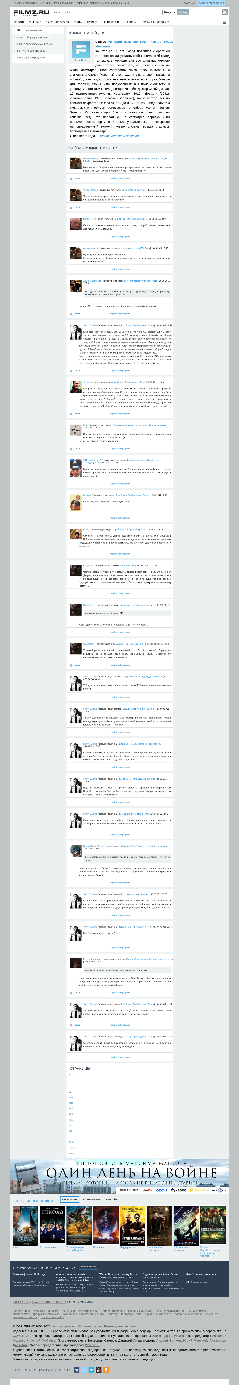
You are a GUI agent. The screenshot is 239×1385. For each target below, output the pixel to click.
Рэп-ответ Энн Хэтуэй (134, 190)
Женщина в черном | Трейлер (135, 814)
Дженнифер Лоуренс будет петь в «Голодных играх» (140, 425)
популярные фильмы (35, 1201)
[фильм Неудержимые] (132, 1226)
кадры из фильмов (140, 1310)
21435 (71, 1148)
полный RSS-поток (25, 1317)
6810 (71, 1109)
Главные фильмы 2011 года (29, 1274)
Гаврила (87, 495)
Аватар (17, 1247)
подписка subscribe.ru (189, 1314)
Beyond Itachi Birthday (94, 846)
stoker (86, 382)
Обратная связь (89, 1326)
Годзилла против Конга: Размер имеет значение (161, 1275)
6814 (71, 1131)
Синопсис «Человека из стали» (130, 219)
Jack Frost (81, 60)
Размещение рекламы (120, 1326)
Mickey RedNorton (92, 959)
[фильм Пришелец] (106, 1226)
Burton (86, 219)
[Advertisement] (201, 79)
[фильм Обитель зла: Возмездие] (186, 1226)
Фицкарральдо (90, 158)
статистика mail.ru (52, 1317)
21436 (71, 1153)
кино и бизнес (198, 1310)
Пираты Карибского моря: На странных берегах (210, 1251)
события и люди (88, 1310)
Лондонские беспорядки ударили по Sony (143, 676)
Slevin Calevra (90, 325)
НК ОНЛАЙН (131, 22)
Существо (88, 565)
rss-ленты (212, 1314)
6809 (71, 1103)
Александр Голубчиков (169, 1336)
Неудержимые (128, 1247)
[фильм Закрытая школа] (52, 1226)
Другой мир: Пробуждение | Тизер (140, 281)
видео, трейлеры (114, 1310)
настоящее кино (49, 1302)
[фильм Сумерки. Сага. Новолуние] (159, 1226)
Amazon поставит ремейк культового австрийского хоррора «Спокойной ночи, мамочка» (75, 1277)
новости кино (21, 1310)
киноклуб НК (112, 22)
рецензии (35, 22)
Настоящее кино (63, 1326)
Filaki (85, 425)
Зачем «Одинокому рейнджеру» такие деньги (149, 959)
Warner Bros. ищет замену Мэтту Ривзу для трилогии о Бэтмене (118, 1275)
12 (93, 495)
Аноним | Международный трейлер (137, 779)
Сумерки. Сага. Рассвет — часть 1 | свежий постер (146, 846)
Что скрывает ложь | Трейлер (135, 248)
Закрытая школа (49, 1247)
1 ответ (76, 178)
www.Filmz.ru (22, 1336)
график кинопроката (156, 22)
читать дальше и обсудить (119, 136)
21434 (71, 1142)
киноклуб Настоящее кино (124, 1314)
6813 (71, 1125)
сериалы (39, 1310)
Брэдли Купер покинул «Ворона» (139, 709)
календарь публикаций (170, 1310)
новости (18, 22)
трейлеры (93, 22)
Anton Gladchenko (92, 281)
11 (102, 958)
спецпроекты (21, 1314)
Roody (86, 529)
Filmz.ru (21, 1302)
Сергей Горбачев (42, 1340)
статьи (77, 22)
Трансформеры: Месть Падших (75, 1249)
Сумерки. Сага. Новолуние (155, 1249)
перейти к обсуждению (120, 178)
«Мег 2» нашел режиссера (201, 1274)
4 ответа (77, 371)
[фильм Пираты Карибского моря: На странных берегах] (213, 1226)
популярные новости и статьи (44, 1268)
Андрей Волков (168, 1340)
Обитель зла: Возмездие (181, 1249)
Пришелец (99, 1247)
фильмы (53, 1310)
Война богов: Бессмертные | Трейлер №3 (140, 744)
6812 (71, 1120)
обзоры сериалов (57, 22)
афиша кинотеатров (158, 1314)
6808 (71, 1097)
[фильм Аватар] (25, 1226)
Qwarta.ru (92, 1345)
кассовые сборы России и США (83, 1314)
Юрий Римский (195, 1340)
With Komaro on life (92, 460)
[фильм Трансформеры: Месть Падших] (79, 1226)
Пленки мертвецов (129, 565)
